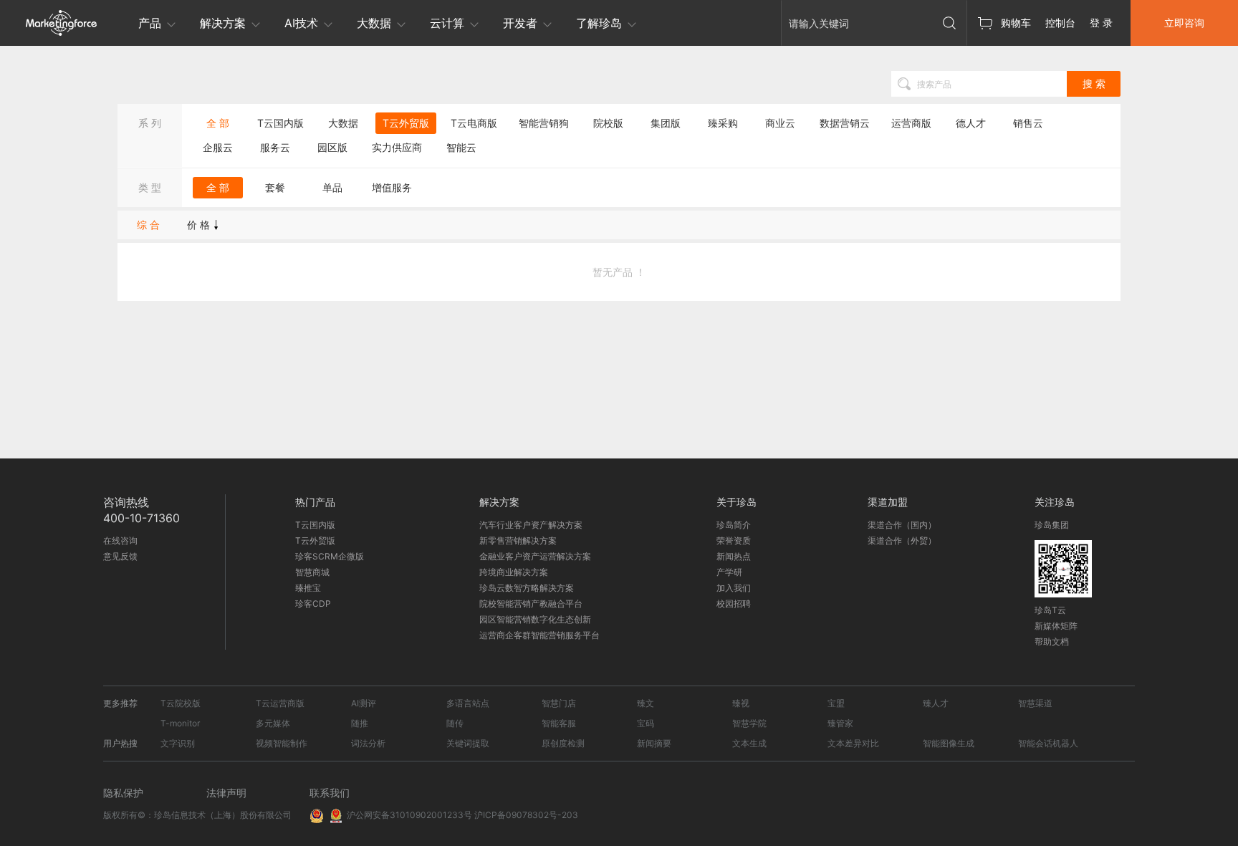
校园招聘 (733, 603)
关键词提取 (467, 743)
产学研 (729, 572)
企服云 (218, 147)
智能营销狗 (544, 123)
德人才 (971, 123)
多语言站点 (467, 703)
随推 (359, 723)
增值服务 (392, 187)
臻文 (645, 703)
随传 (455, 723)
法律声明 (226, 793)
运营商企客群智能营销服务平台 (539, 635)
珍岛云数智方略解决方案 (526, 587)
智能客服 (559, 723)
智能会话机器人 (1048, 743)
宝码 (645, 723)
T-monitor (180, 723)
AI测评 (363, 703)
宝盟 (836, 703)
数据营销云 (845, 123)
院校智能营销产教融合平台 (530, 603)
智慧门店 (559, 703)
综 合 (148, 224)
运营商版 (911, 123)
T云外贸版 (406, 123)
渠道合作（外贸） (902, 540)
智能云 (461, 147)
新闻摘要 (654, 743)
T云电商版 (474, 123)
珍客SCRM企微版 (329, 556)
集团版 (666, 123)
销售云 (1028, 123)
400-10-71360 (141, 518)
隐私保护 (123, 793)
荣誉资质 (733, 540)
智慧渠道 (1035, 703)
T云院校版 (180, 703)
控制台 (1060, 22)
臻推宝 (308, 587)
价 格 (198, 224)
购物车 (1016, 22)
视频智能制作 (281, 743)
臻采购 (723, 123)
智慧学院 (749, 723)
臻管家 (840, 723)
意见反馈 (120, 556)
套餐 (275, 187)
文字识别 (177, 743)
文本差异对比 (853, 743)
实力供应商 (397, 147)
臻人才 (936, 703)
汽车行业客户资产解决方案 (530, 524)
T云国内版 (280, 123)
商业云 (780, 123)
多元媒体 (273, 723)
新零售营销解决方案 (518, 540)
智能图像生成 (948, 743)
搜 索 (1094, 83)
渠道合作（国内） (902, 524)
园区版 (332, 147)
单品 (332, 187)
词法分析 (368, 743)
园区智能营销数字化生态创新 (535, 619)
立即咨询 (1184, 22)
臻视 (740, 703)
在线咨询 (120, 540)
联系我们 (330, 793)
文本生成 (749, 743)
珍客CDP (313, 603)
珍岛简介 (733, 524)
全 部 (217, 123)
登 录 (1101, 22)
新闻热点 (733, 556)
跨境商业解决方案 (513, 572)
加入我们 (733, 587)
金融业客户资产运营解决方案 (535, 556)
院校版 (608, 123)
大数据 (343, 123)
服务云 (275, 147)
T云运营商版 (280, 703)
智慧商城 (312, 572)
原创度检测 (563, 743)
